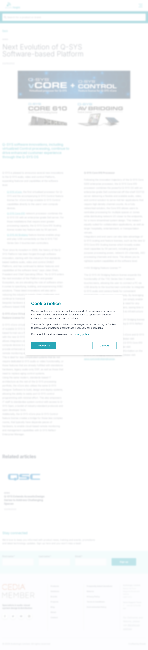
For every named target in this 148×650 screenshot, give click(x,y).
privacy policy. (81, 334)
